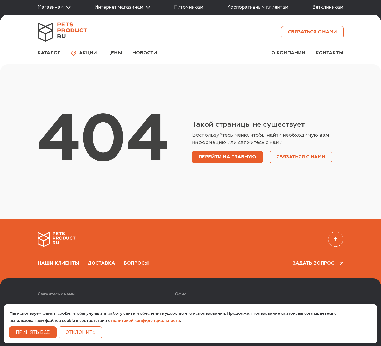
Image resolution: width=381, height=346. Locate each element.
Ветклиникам (327, 7)
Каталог (49, 53)
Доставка (101, 263)
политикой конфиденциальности (145, 321)
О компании (288, 53)
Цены (114, 53)
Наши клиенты (58, 263)
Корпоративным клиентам (257, 7)
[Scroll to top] (335, 239)
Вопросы (136, 263)
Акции (88, 53)
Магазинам (51, 7)
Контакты (329, 53)
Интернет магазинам (119, 7)
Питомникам (188, 7)
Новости (144, 53)
